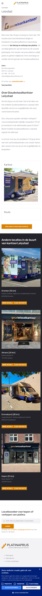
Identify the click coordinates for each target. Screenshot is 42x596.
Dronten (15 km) (9, 291)
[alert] (21, 581)
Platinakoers (10, 558)
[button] (21, 593)
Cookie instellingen (12, 561)
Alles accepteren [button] (11, 587)
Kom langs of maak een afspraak (16, 226)
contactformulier (17, 81)
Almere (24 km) (8, 352)
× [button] (39, 569)
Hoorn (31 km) (8, 476)
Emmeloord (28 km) (10, 414)
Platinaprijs (9, 555)
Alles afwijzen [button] (31, 587)
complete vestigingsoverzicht (20, 530)
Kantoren (5, 7)
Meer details (7, 303)
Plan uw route (20, 303)
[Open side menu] (2, 3)
